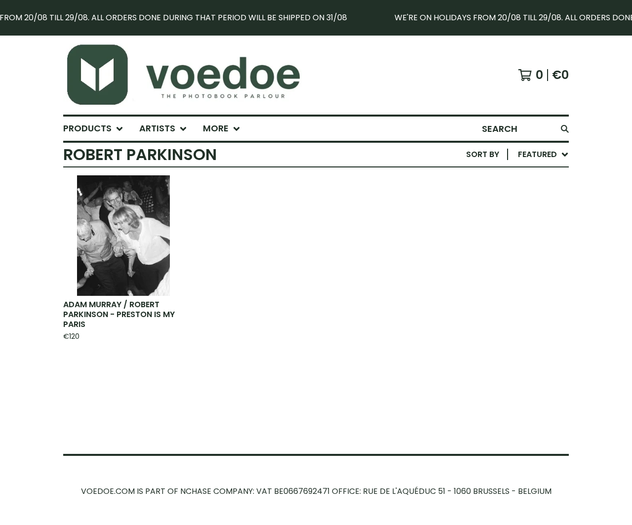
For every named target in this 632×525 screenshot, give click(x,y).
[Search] (565, 129)
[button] (316, 18)
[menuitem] (93, 129)
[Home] (194, 75)
